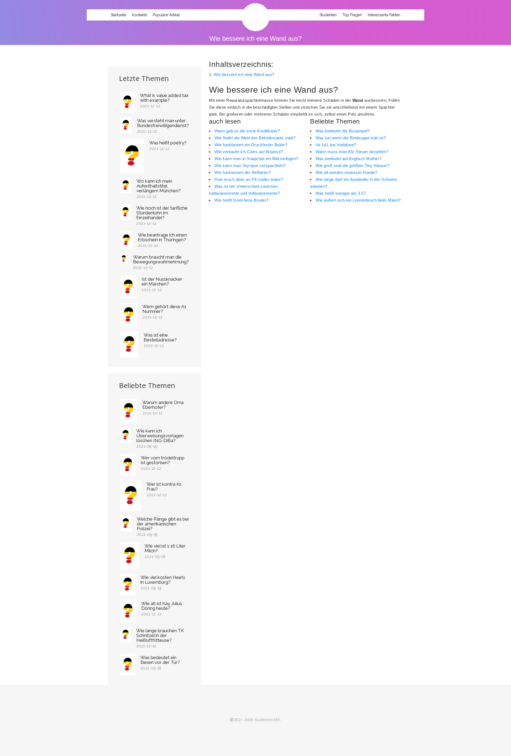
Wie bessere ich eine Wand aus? (244, 74)
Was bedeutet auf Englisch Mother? (349, 158)
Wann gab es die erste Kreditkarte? (247, 131)
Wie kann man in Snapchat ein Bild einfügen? (256, 158)
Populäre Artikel (166, 15)
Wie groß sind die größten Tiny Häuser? (352, 165)
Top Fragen (352, 15)
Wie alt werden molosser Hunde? (346, 172)
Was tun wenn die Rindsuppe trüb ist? (351, 138)
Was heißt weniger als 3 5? (341, 193)
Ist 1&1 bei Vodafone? (336, 144)
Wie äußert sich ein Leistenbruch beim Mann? (358, 200)
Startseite (118, 15)
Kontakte (139, 15)
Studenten (328, 15)
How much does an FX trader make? (249, 179)
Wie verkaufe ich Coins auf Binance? (249, 151)
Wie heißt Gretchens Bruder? (242, 200)
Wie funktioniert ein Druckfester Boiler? (251, 144)
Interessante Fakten (384, 15)
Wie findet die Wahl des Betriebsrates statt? (255, 138)
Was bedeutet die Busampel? (343, 131)
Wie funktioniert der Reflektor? (243, 172)
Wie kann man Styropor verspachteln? (250, 165)
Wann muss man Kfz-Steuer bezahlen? (352, 151)
